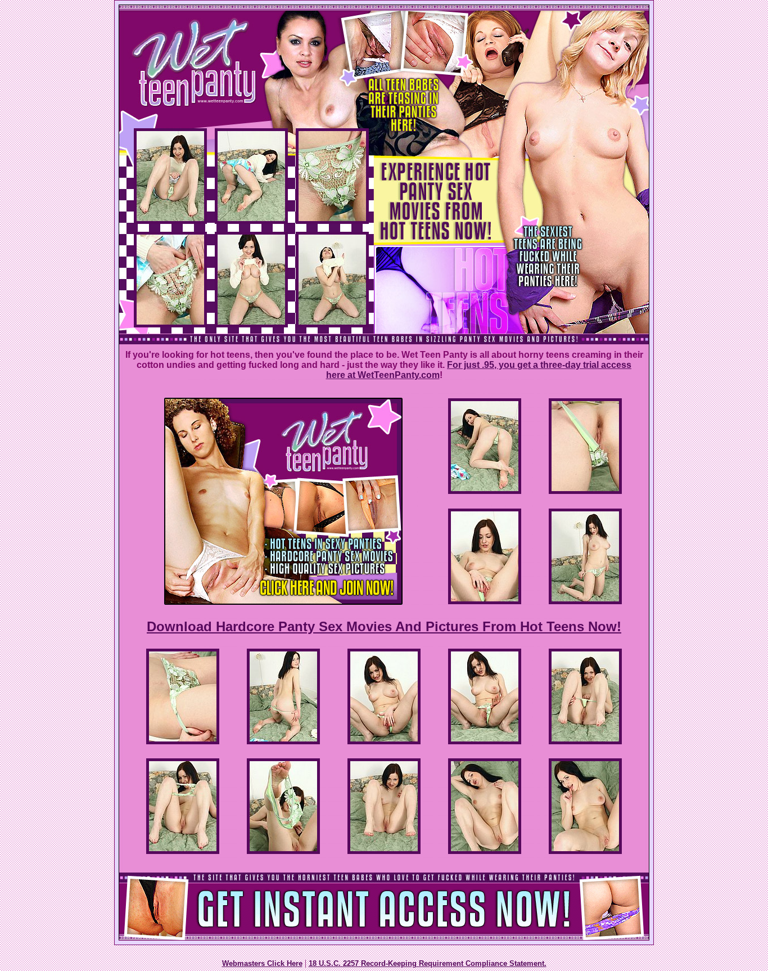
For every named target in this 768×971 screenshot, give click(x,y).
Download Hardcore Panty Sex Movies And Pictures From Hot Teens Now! (384, 626)
